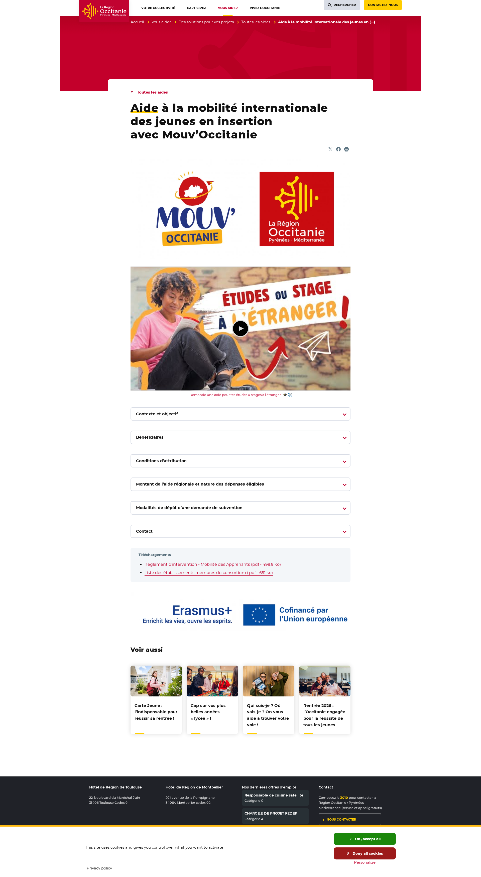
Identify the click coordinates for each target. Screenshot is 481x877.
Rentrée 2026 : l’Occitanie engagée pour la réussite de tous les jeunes (324, 715)
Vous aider (161, 22)
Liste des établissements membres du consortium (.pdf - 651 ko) (209, 572)
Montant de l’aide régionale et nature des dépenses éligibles (200, 484)
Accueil (137, 22)
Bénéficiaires (150, 437)
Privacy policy (99, 868)
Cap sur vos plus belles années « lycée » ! (208, 712)
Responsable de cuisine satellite (274, 795)
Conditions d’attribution (161, 460)
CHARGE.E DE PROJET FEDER (271, 813)
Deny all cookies (367, 853)
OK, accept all (367, 839)
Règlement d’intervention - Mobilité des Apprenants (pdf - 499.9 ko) (213, 564)
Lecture (240, 328)
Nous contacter (341, 819)
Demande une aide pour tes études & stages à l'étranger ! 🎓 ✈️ (240, 395)
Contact (144, 531)
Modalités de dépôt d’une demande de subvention (189, 507)
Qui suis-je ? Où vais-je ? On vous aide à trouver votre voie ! (268, 715)
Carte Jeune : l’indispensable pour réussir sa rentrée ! (156, 712)
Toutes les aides (255, 22)
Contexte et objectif (157, 414)
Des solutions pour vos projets (206, 22)
